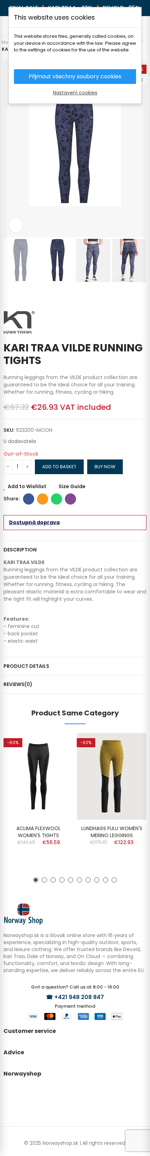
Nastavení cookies (75, 92)
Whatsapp (56, 499)
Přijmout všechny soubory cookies (75, 76)
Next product (141, 296)
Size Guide (72, 486)
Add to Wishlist (27, 486)
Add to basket (59, 466)
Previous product (131, 296)
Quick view (56, 759)
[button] (10, 148)
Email (42, 499)
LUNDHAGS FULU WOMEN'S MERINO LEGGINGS (111, 832)
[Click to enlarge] (16, 225)
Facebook (28, 499)
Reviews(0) (17, 684)
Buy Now (105, 466)
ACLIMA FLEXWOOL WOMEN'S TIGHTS (38, 832)
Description (20, 549)
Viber (70, 499)
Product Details (26, 666)
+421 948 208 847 (79, 997)
